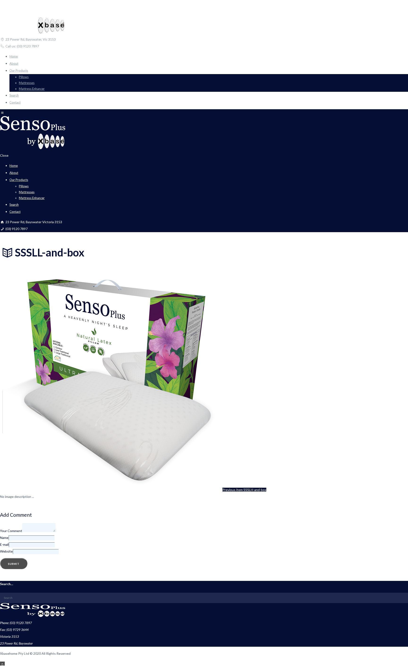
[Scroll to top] (2, 664)
